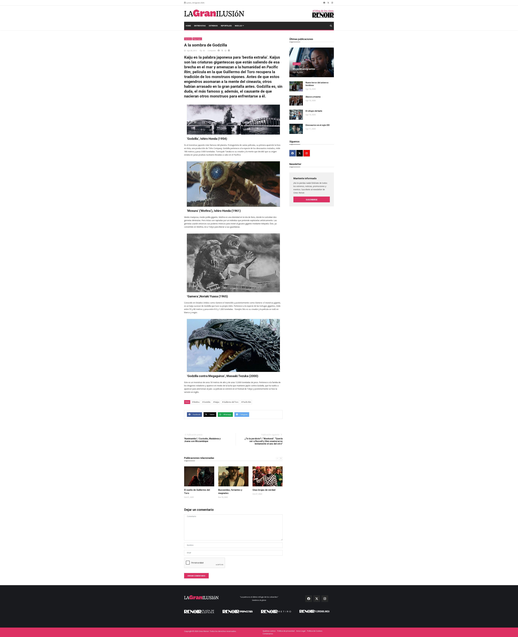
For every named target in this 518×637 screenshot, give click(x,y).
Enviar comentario (196, 576)
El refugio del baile (314, 111)
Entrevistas (200, 26)
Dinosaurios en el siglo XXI (318, 125)
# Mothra (195, 402)
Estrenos (213, 26)
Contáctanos (268, 633)
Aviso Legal (300, 631)
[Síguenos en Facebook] (324, 2)
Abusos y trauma (313, 97)
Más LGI (238, 26)
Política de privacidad (286, 631)
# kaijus (216, 402)
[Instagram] (306, 153)
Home (188, 26)
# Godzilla (206, 402)
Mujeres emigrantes (304, 68)
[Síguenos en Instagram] (332, 2)
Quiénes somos (269, 631)
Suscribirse (311, 199)
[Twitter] (299, 153)
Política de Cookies (314, 631)
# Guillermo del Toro (230, 402)
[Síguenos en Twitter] (328, 2)
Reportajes (226, 26)
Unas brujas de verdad (264, 490)
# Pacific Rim (246, 402)
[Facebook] (292, 153)
